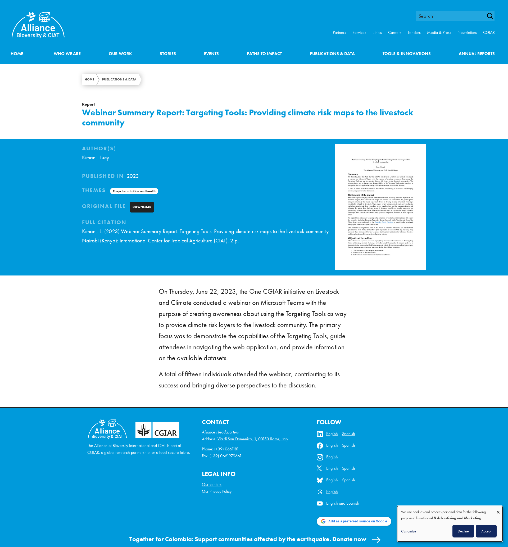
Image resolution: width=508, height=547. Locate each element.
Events (211, 53)
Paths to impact (264, 53)
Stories (168, 53)
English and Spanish (342, 503)
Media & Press (439, 32)
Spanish (348, 433)
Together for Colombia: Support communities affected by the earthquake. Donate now (247, 539)
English (332, 433)
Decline (463, 531)
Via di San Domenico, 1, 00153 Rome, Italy (252, 439)
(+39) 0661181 (226, 449)
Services (359, 32)
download (142, 207)
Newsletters (467, 32)
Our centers (211, 484)
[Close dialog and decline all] (498, 509)
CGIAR (489, 32)
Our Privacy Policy (217, 491)
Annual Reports (477, 53)
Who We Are (67, 53)
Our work (120, 53)
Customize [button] (408, 531)
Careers (394, 32)
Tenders (414, 32)
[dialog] (450, 524)
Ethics (377, 32)
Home (17, 53)
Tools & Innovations (407, 53)
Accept (486, 531)
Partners (339, 32)
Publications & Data (332, 53)
